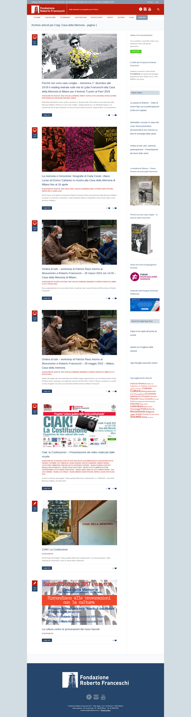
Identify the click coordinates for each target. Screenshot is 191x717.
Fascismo (153, 396)
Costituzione (138, 388)
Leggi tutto (47, 115)
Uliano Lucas (57, 191)
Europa (145, 396)
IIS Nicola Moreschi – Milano (57, 467)
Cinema (144, 386)
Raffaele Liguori (99, 472)
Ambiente (134, 384)
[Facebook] (140, 9)
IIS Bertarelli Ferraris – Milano (85, 465)
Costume (147, 388)
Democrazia (146, 391)
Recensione (137, 411)
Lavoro (145, 404)
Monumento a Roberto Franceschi (99, 282)
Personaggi (135, 409)
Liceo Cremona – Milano (50, 472)
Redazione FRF (48, 554)
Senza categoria (61, 282)
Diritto (132, 394)
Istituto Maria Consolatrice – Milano (67, 470)
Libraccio (89, 470)
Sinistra (157, 414)
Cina (139, 386)
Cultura (135, 391)
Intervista (134, 404)
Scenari (139, 414)
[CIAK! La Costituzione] (79, 522)
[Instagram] (145, 9)
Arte (152, 383)
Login (157, 2)
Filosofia (134, 399)
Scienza (146, 414)
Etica (140, 396)
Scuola (152, 414)
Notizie (57, 96)
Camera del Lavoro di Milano (71, 463)
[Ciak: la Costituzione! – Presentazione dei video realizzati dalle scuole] (79, 425)
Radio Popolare (87, 472)
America (142, 383)
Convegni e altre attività (64, 461)
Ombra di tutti (109, 372)
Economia (150, 393)
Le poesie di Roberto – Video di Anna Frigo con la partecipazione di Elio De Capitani (144, 106)
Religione (149, 412)
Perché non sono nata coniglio (65, 98)
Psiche (152, 409)
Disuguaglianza (139, 394)
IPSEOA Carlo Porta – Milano (78, 467)
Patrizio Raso (52, 284)
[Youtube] (149, 9)
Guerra (133, 401)
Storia (144, 417)
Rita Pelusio (110, 472)
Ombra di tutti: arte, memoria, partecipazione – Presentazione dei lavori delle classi (144, 149)
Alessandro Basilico (90, 461)
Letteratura (136, 406)
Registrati (150, 2)
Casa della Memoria (72, 96)
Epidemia (134, 396)
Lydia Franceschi (48, 98)
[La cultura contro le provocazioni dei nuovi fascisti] (79, 602)
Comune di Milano (103, 463)
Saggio (132, 414)
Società (135, 416)
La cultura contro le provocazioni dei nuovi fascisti (71, 629)
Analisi (148, 384)
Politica (144, 409)
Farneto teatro (85, 96)
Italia (141, 404)
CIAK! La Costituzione (55, 549)
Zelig (43, 474)
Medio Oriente (147, 406)
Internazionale (150, 401)
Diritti (154, 391)
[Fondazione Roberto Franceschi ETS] (95, 680)
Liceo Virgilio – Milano (66, 472)
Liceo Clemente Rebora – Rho (104, 470)
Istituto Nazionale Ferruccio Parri (103, 96)
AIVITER (79, 461)
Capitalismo (134, 386)
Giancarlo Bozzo (67, 465)
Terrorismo (150, 417)
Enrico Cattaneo (95, 189)
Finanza (141, 399)
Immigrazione (140, 401)
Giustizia (156, 399)
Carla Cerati (69, 189)
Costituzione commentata (51, 465)
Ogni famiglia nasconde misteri (143, 363)
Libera (83, 470)
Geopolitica (149, 399)
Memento (78, 472)
